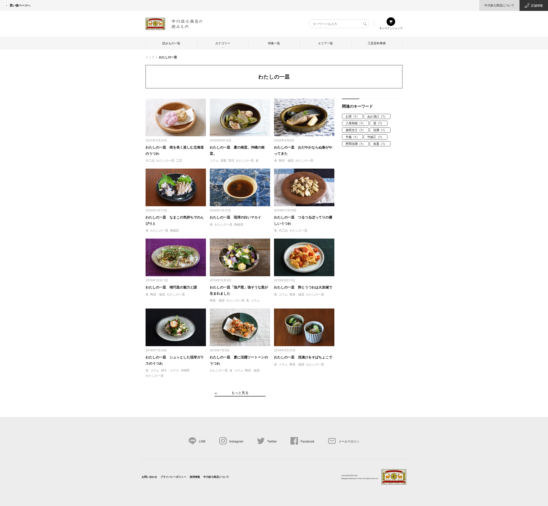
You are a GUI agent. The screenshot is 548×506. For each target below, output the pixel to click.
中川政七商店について (499, 5)
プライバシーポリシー (173, 476)
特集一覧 (274, 43)
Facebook (307, 441)
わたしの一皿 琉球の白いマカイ (235, 217)
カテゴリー (222, 43)
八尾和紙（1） (355, 123)
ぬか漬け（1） (377, 116)
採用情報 (195, 476)
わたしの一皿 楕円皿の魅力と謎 (171, 287)
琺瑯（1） (380, 130)
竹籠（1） (352, 137)
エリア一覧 (325, 43)
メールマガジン (348, 441)
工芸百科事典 (377, 43)
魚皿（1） (380, 143)
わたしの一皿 (168, 57)
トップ (150, 57)
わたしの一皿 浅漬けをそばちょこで (303, 357)
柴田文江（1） (355, 130)
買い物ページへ (20, 5)
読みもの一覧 (171, 43)
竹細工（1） (375, 137)
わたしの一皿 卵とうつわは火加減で (303, 287)
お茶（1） (352, 116)
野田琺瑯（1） (355, 143)
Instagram (236, 441)
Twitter (272, 441)
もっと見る (240, 393)
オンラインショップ (390, 28)
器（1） (378, 123)
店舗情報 (537, 5)
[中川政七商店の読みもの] (174, 23)
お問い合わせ (149, 476)
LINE (202, 441)
